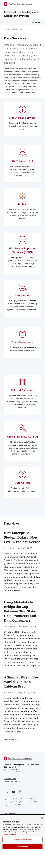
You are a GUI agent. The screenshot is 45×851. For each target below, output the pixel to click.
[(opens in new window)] (21, 758)
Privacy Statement (10, 814)
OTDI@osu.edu (10, 778)
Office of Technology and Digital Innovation (21, 14)
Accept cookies (22, 846)
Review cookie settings (23, 839)
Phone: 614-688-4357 (12, 782)
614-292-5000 (17, 805)
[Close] (42, 818)
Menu (34, 22)
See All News (10, 739)
